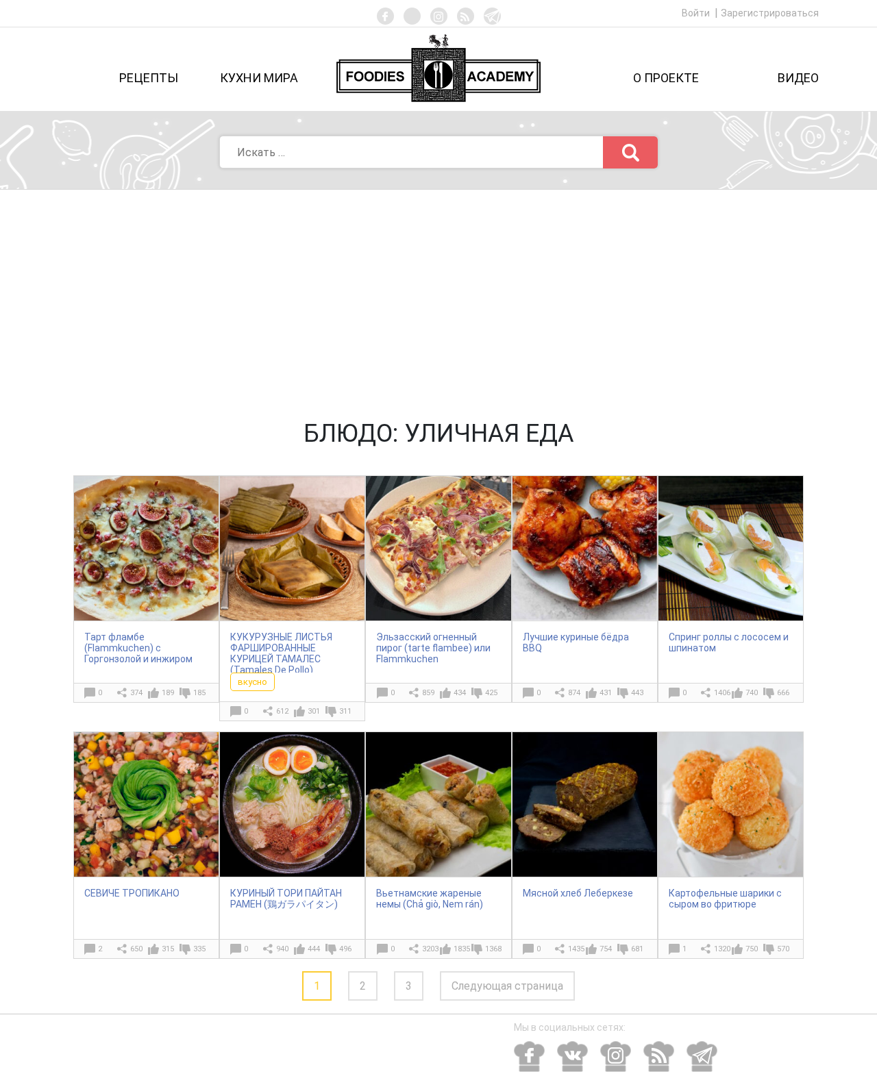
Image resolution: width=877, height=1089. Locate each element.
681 (637, 948)
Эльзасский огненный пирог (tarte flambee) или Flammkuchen (433, 647)
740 (751, 692)
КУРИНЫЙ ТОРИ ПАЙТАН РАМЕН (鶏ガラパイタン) (286, 899)
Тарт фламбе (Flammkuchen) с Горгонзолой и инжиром (138, 647)
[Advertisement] (438, 292)
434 (460, 692)
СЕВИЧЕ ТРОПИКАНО (132, 893)
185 (199, 692)
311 (345, 711)
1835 (462, 948)
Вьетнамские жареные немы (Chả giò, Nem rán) (429, 899)
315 (168, 948)
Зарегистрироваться (770, 13)
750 (751, 948)
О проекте (666, 78)
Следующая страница (507, 985)
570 (783, 948)
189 (168, 692)
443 (637, 692)
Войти (697, 13)
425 (491, 692)
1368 (493, 948)
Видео (798, 78)
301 (314, 711)
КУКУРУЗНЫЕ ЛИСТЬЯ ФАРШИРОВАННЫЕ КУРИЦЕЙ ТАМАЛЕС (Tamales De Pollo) (281, 653)
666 (783, 692)
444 (314, 948)
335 (199, 948)
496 (345, 948)
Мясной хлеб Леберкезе (578, 893)
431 (606, 692)
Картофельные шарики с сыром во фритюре (725, 899)
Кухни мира (259, 78)
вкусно (252, 682)
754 (606, 948)
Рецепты (148, 78)
